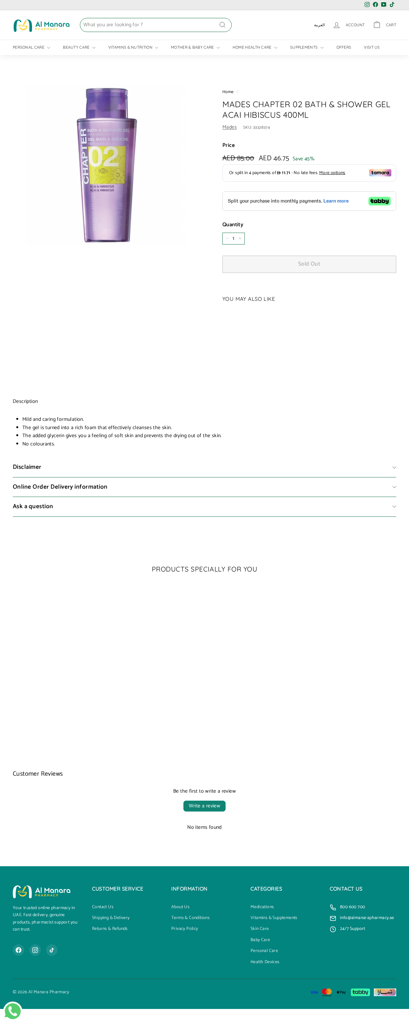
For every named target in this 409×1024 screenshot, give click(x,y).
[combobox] (156, 25)
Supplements (304, 47)
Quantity (232, 224)
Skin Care (260, 928)
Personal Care (29, 47)
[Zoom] (107, 165)
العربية (319, 24)
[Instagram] (35, 950)
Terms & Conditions (190, 918)
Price (228, 145)
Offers (343, 47)
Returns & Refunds (110, 928)
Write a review (204, 806)
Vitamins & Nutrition (130, 47)
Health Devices (265, 962)
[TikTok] (52, 950)
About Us (180, 907)
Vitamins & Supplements (274, 918)
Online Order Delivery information (60, 487)
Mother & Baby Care (193, 47)
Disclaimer (27, 467)
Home (228, 91)
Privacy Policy (184, 928)
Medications (262, 907)
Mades (229, 127)
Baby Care (260, 940)
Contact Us (102, 907)
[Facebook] (18, 950)
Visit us (372, 47)
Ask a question (33, 506)
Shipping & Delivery (111, 918)
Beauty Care (77, 47)
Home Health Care (253, 47)
